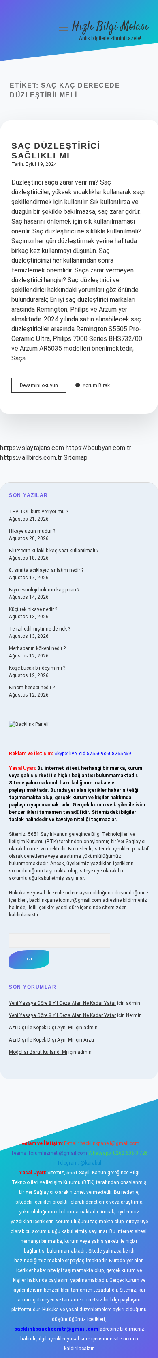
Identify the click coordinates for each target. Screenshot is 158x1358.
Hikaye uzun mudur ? (32, 531)
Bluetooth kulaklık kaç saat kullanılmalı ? (53, 551)
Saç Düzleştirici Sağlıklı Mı (55, 150)
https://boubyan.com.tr (98, 448)
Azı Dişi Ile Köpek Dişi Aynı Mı (41, 1028)
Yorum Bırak (96, 385)
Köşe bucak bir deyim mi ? (37, 668)
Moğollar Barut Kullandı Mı (38, 1052)
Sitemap (76, 457)
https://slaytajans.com (32, 448)
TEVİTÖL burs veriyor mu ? (38, 511)
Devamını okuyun (43, 387)
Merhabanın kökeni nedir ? (37, 648)
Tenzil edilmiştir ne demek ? (39, 629)
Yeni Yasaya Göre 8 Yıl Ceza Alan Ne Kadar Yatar (62, 1003)
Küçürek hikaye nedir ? (33, 609)
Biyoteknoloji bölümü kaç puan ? (44, 590)
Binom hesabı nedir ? (32, 687)
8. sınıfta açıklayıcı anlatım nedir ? (46, 570)
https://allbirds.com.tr (31, 457)
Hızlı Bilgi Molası (110, 27)
